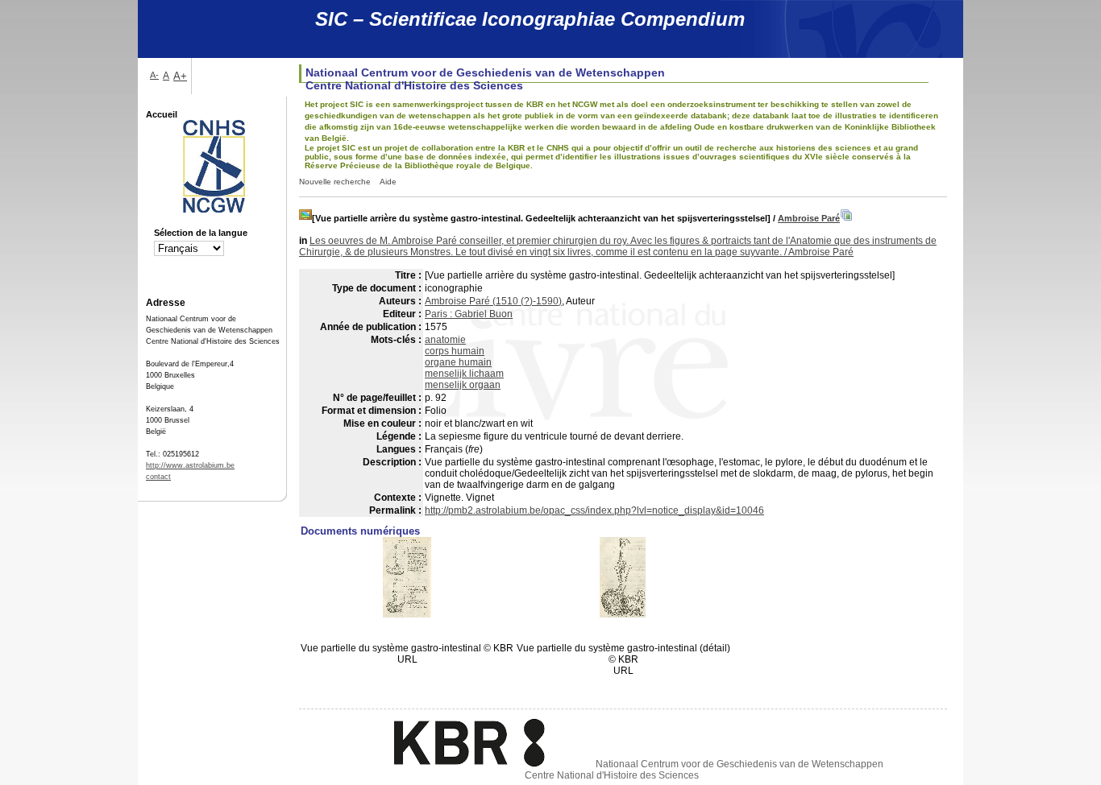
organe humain (458, 362)
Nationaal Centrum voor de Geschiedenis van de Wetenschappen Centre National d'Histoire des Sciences (704, 769)
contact (158, 477)
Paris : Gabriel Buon (469, 314)
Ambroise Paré (809, 218)
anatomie (445, 339)
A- (154, 75)
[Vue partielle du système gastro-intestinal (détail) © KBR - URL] (623, 614)
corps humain (454, 351)
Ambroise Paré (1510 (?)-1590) (493, 301)
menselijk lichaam (464, 373)
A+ (180, 76)
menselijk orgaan (463, 384)
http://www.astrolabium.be (190, 465)
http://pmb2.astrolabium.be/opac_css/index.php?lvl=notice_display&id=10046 (594, 510)
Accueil (161, 114)
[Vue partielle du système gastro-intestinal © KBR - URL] (407, 614)
